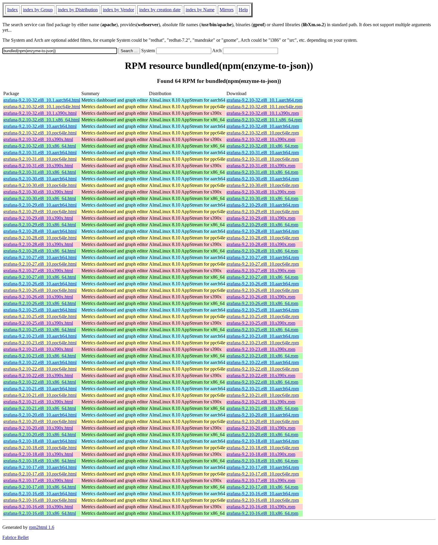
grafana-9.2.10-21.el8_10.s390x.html (38, 401)
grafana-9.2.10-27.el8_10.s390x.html (38, 270)
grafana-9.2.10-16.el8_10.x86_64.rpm (262, 513)
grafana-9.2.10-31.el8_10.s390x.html (38, 165)
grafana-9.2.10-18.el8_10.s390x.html (38, 454)
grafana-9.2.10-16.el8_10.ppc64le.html (40, 500)
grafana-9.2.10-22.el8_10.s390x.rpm (260, 375)
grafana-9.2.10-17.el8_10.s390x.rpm (260, 480)
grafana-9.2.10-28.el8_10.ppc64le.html (40, 237)
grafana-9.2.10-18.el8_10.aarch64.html (40, 441)
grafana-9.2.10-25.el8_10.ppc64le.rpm (262, 316)
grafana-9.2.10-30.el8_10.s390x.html (38, 191)
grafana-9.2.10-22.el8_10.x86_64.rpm (262, 382)
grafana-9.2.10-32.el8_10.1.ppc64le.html (41, 106)
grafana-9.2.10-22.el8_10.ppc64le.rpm (262, 368)
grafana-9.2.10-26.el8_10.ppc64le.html (40, 290)
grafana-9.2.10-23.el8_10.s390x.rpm (260, 349)
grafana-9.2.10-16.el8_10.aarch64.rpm (262, 493)
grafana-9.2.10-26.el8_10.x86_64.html (39, 303)
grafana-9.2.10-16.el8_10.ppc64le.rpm (262, 500)
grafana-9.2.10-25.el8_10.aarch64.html (40, 309)
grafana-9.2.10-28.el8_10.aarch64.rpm (262, 231)
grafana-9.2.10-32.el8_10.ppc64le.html (40, 132)
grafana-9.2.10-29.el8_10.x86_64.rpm (262, 224)
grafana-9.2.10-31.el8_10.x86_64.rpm (262, 172)
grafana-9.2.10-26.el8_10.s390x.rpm (260, 296)
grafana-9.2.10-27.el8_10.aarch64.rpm (262, 257)
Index (12, 9)
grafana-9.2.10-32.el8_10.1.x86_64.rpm (264, 119)
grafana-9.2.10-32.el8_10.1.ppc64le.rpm (264, 106)
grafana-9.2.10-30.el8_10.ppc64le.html (40, 185)
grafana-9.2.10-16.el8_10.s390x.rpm (260, 506)
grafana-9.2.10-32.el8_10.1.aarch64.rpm (264, 100)
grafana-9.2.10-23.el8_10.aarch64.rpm (262, 336)
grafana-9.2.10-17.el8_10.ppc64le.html (40, 473)
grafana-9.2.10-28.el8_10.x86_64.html (39, 250)
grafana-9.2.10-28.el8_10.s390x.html (38, 244)
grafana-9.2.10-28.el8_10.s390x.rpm (260, 244)
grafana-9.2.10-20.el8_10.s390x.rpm (260, 428)
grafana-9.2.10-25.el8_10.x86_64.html (39, 329)
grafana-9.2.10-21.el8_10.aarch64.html (40, 388)
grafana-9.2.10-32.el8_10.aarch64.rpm (262, 126)
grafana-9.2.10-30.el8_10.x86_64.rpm (262, 198)
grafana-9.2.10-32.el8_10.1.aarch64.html (41, 100)
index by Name (200, 9)
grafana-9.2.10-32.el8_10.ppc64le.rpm (262, 132)
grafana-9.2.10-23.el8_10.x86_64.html (39, 355)
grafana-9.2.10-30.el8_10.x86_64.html (39, 198)
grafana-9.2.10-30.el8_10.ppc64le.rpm (262, 185)
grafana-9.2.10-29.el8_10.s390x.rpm (260, 218)
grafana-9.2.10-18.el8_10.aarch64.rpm (262, 441)
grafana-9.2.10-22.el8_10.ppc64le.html (40, 368)
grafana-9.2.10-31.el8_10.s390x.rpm (260, 165)
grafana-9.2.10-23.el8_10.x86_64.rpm (262, 355)
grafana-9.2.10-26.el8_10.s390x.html (38, 296)
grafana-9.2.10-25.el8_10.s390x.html (38, 323)
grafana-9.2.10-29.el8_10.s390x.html (38, 218)
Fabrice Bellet (15, 537)
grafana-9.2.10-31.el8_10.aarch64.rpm (262, 152)
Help (243, 9)
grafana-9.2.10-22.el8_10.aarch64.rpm (262, 362)
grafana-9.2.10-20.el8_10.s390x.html (38, 428)
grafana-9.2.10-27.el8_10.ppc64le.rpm (262, 264)
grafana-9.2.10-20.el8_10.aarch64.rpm (262, 414)
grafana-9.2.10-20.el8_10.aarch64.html (40, 414)
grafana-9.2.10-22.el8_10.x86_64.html (39, 382)
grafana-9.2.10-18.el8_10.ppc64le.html (40, 447)
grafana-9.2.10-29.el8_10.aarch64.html (40, 205)
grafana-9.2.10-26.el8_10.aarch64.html (40, 283)
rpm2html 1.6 (41, 527)
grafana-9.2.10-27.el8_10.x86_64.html (39, 277)
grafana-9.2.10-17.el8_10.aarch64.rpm (262, 467)
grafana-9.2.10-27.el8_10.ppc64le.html (40, 264)
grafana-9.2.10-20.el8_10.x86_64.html (39, 434)
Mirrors (227, 9)
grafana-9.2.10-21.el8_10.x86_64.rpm (262, 408)
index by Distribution (78, 9)
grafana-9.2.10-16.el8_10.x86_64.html (39, 513)
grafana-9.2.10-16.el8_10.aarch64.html (40, 493)
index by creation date (160, 9)
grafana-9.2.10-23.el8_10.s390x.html (38, 349)
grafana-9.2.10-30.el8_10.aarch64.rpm (262, 178)
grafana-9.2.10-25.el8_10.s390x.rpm (260, 323)
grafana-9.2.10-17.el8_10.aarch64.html (40, 467)
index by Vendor (118, 9)
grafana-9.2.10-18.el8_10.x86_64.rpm (262, 460)
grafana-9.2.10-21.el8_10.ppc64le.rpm (262, 395)
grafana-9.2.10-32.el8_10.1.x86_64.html (41, 119)
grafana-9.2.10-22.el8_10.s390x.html (38, 375)
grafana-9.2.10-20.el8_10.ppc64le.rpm (262, 421)
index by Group (38, 9)
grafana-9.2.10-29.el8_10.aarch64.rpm (262, 205)
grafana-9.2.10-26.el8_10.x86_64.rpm (262, 303)
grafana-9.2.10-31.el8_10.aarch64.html (40, 152)
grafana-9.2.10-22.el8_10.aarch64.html (40, 362)
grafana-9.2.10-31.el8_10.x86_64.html (39, 172)
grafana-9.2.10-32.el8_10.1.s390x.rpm (262, 113)
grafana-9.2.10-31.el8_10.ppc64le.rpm (262, 159)
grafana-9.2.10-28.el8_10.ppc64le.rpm (262, 237)
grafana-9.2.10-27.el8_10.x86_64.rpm (262, 277)
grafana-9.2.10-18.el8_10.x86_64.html (39, 460)
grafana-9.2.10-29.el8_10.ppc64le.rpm (262, 211)
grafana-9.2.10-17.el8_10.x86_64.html (39, 487)
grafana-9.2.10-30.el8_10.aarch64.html (40, 178)
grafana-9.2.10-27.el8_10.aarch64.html (40, 257)
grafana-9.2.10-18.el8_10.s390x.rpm (260, 454)
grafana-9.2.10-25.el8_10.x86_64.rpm (262, 329)
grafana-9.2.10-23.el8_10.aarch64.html (40, 336)
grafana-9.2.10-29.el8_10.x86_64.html (39, 224)
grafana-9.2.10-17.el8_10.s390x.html (38, 480)
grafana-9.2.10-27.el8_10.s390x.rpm (260, 270)
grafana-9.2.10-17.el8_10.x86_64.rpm (262, 487)
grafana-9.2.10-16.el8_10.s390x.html (38, 506)
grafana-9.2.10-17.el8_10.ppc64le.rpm (262, 473)
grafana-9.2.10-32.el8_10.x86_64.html (39, 145)
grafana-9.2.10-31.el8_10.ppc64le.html (40, 159)
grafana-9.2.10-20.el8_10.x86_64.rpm (262, 434)
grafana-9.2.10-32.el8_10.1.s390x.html (40, 113)
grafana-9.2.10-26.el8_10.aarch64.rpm (262, 283)
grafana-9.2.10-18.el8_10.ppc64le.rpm (262, 447)
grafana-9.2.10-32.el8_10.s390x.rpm (260, 139)
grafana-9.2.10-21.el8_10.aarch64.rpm (262, 388)
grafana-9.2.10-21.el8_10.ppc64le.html (40, 395)
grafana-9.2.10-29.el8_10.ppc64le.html (40, 211)
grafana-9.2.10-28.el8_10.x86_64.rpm (262, 250)
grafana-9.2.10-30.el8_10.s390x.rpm (260, 191)
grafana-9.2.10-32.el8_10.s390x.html (38, 139)
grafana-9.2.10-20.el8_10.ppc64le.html (40, 421)
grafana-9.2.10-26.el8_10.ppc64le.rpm (262, 290)
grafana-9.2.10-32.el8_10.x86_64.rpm (262, 145)
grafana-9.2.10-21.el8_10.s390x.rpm (260, 401)
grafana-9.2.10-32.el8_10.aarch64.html (40, 126)
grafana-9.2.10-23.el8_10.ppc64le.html (40, 342)
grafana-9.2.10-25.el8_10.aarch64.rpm (262, 309)
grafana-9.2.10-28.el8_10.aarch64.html (40, 231)
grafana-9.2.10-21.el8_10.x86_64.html (39, 408)
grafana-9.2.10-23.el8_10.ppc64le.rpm (262, 342)
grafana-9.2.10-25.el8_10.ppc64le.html (40, 316)
